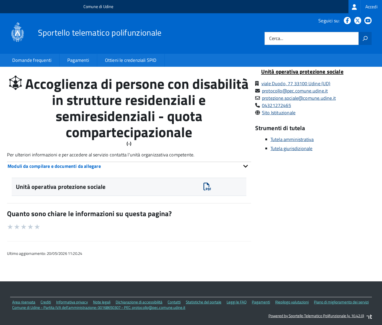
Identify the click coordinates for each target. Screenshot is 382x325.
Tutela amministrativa (292, 139)
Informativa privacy (72, 302)
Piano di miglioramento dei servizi (341, 302)
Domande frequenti (31, 60)
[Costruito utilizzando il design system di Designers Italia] (369, 317)
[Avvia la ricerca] (365, 38)
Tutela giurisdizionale (292, 148)
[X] (356, 20)
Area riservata (23, 302)
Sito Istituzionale (278, 112)
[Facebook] (346, 20)
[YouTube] (367, 20)
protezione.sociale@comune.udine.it (299, 98)
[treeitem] (365, 6)
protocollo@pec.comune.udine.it (295, 90)
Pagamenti (78, 60)
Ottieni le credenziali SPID (131, 60)
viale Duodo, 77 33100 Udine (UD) (296, 83)
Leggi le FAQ (237, 302)
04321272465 (276, 105)
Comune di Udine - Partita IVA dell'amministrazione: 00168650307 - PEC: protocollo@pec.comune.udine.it (98, 307)
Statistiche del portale (203, 302)
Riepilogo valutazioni (292, 302)
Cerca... (276, 38)
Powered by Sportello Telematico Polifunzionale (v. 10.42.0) (316, 316)
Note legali (101, 302)
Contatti (174, 302)
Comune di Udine (98, 6)
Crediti (46, 302)
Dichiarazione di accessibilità (139, 302)
